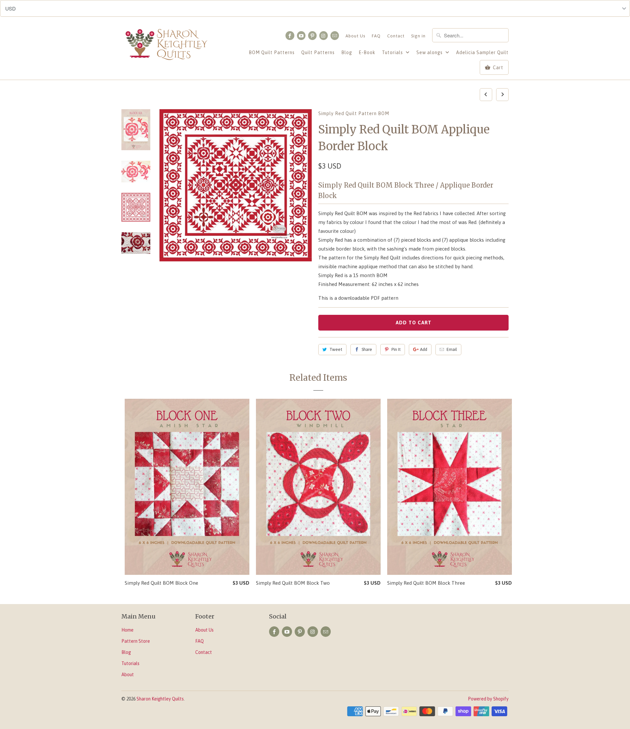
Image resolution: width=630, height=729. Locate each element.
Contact (396, 35)
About (127, 674)
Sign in (418, 35)
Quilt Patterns (318, 52)
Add (423, 349)
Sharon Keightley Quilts (160, 698)
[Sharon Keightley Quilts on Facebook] (289, 35)
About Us (355, 35)
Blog (346, 52)
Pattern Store (135, 641)
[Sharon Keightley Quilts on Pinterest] (312, 35)
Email (452, 349)
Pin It (396, 349)
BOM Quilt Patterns (272, 52)
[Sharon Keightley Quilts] (167, 45)
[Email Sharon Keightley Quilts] (334, 35)
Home (127, 630)
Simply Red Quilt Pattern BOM (353, 113)
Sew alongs (430, 52)
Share (367, 349)
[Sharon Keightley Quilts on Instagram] (323, 35)
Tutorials (393, 52)
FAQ (376, 35)
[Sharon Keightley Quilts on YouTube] (301, 35)
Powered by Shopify (488, 698)
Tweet (335, 349)
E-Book (367, 52)
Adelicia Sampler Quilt (482, 52)
